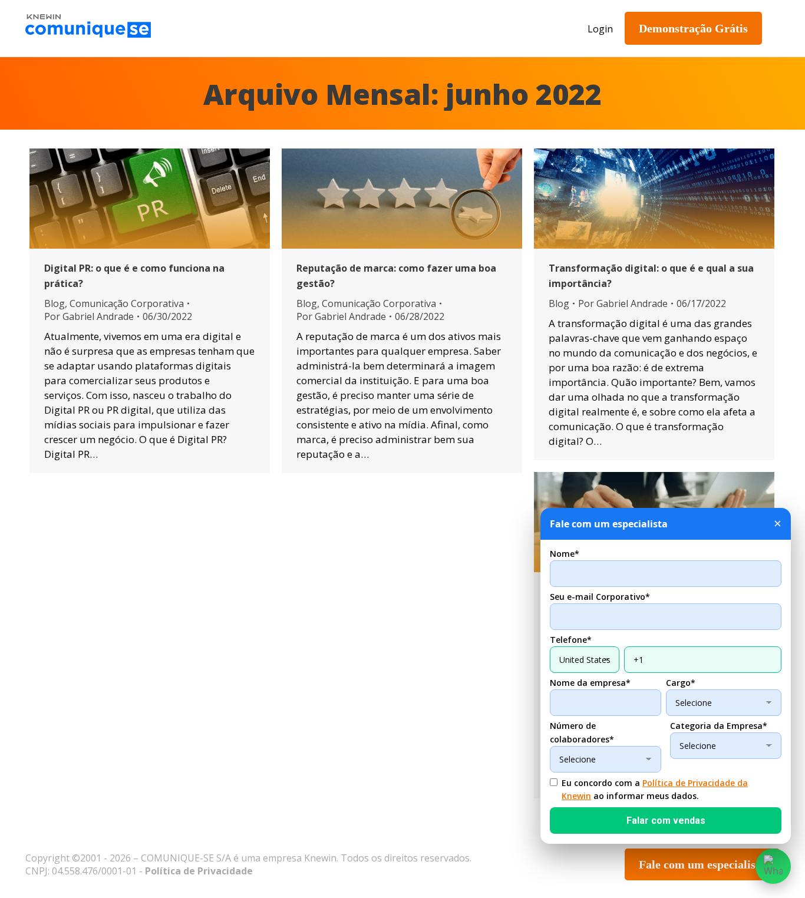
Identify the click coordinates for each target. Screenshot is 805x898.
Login (600, 28)
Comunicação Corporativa (127, 303)
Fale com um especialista (702, 864)
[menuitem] (246, 28)
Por (89, 316)
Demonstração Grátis (693, 28)
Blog (54, 303)
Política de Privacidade (199, 870)
